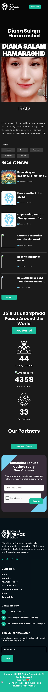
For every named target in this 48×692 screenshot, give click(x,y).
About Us (6, 578)
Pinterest (36, 150)
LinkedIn (23, 156)
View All (9, 297)
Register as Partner (24, 446)
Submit (36, 501)
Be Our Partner (8, 585)
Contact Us (7, 597)
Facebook (8, 150)
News (4, 593)
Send (7, 658)
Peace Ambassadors (11, 589)
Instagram (8, 156)
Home (4, 574)
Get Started (24, 330)
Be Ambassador (9, 581)
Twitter (22, 150)
